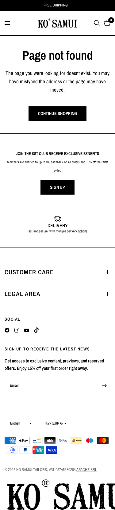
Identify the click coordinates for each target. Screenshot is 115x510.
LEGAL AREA (22, 294)
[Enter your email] (104, 385)
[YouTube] (26, 330)
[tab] (48, 240)
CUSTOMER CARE (29, 272)
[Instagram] (16, 330)
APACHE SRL (86, 469)
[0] (106, 23)
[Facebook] (7, 330)
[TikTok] (36, 330)
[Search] (97, 23)
